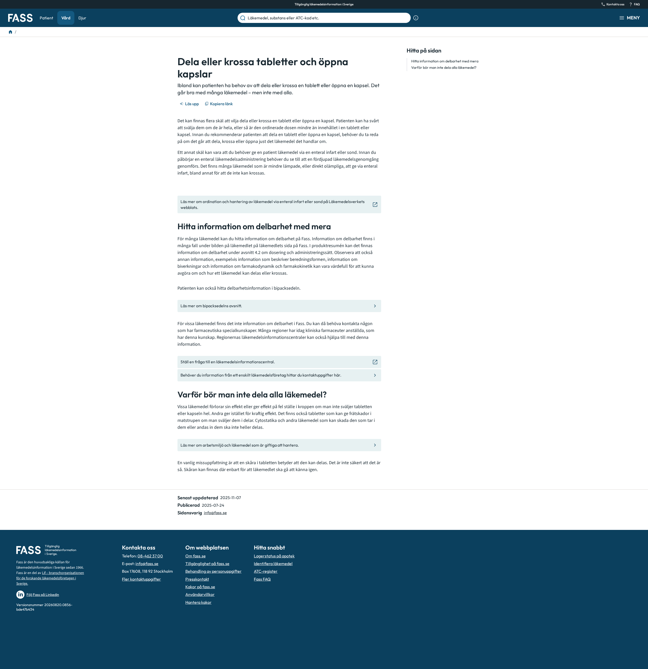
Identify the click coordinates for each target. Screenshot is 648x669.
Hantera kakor (198, 602)
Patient (46, 17)
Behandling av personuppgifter (213, 571)
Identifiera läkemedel (273, 563)
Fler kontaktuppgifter (141, 579)
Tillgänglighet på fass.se (207, 563)
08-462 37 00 (150, 555)
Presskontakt (197, 579)
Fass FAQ (262, 579)
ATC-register (266, 571)
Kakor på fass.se (200, 586)
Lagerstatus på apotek (274, 555)
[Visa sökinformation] (416, 18)
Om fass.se (195, 555)
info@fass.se (215, 512)
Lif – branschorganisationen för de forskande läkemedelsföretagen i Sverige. (50, 578)
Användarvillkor (200, 594)
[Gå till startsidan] (20, 18)
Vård (65, 17)
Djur (82, 17)
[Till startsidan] (10, 32)
